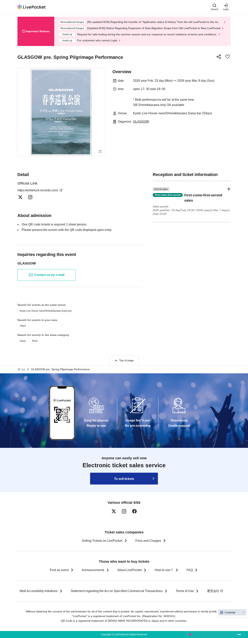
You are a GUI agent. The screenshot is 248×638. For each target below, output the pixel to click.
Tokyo (23, 325)
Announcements (93, 570)
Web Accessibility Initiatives (39, 591)
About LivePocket (129, 570)
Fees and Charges (148, 540)
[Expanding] (61, 112)
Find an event (59, 570)
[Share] (219, 57)
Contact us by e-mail (49, 275)
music (23, 341)
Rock (35, 341)
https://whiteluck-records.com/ (38, 190)
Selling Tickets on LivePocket (102, 540)
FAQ (190, 570)
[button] (192, 201)
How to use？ (164, 570)
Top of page (126, 360)
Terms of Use (185, 591)
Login (226, 9)
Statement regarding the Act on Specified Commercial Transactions (117, 591)
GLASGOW (141, 121)
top (23, 369)
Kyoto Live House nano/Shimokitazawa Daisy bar (46, 310)
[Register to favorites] (228, 57)
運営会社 (213, 591)
